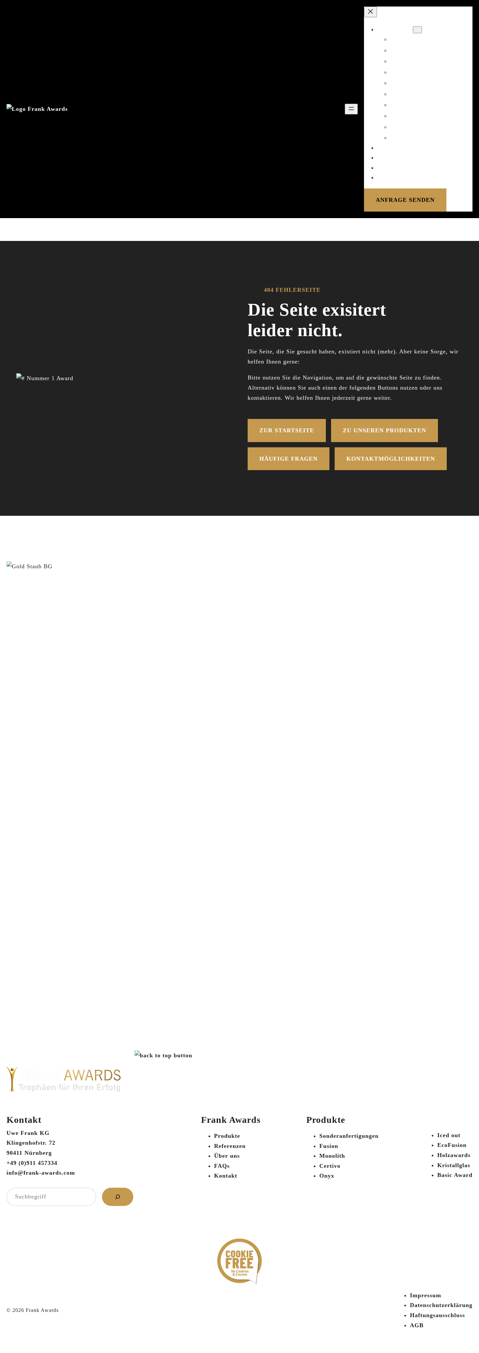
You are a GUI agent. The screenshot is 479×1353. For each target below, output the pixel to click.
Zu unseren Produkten (384, 430)
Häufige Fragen (288, 458)
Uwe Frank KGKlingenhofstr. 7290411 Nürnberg (31, 1143)
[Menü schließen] (370, 12)
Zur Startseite (286, 430)
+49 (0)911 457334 (32, 1163)
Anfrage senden (405, 200)
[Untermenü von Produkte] (417, 29)
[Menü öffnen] (351, 109)
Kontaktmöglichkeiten (390, 458)
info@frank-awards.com (41, 1172)
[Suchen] (117, 1197)
